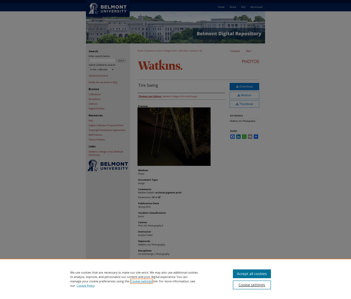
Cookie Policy (86, 286)
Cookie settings (141, 281)
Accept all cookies (252, 273)
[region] (175, 279)
